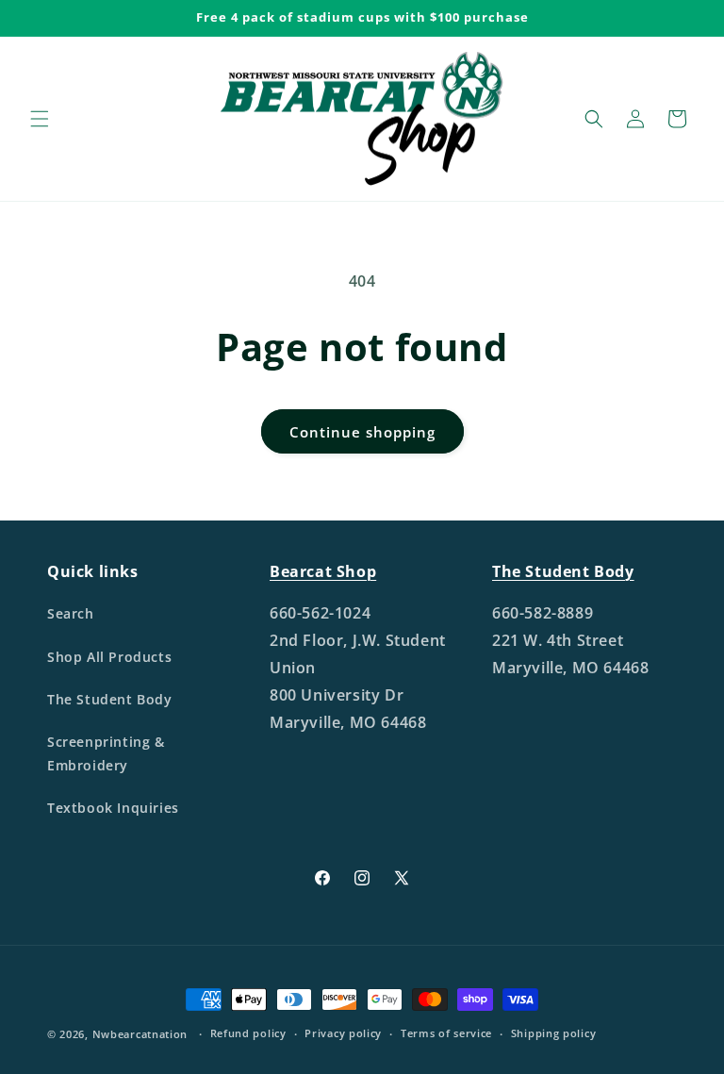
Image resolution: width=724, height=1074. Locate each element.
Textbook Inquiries (113, 808)
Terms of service (446, 1033)
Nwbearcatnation (140, 1034)
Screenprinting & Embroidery (106, 753)
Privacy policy (343, 1033)
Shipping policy (554, 1033)
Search (70, 613)
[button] (39, 119)
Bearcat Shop (323, 571)
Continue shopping (362, 431)
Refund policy (248, 1033)
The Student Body (110, 699)
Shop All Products (109, 657)
